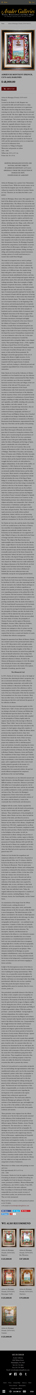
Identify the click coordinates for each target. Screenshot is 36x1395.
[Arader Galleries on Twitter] (10, 1375)
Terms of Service (13, 1385)
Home (2, 23)
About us (24, 1383)
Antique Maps (16, 1383)
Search (5, 1383)
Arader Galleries (18, 1388)
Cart (33, 2)
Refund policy (22, 1385)
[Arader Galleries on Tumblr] (25, 1375)
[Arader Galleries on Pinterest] (20, 1375)
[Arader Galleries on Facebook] (15, 1375)
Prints (9, 1383)
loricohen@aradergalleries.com (19, 1206)
